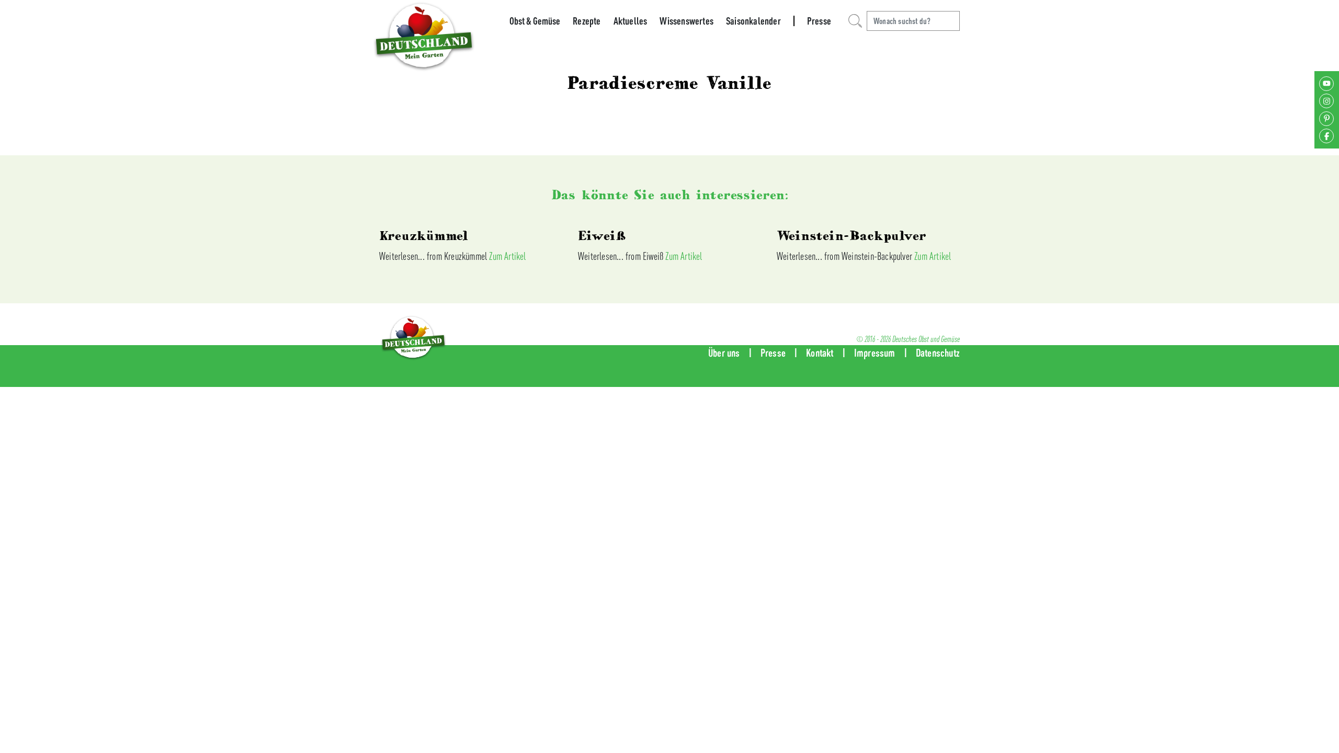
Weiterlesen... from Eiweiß (621, 256)
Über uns (724, 353)
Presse (819, 21)
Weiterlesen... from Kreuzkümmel (434, 256)
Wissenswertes (686, 21)
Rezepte (586, 21)
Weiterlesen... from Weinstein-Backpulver (845, 256)
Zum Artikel (507, 256)
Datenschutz (938, 353)
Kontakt (819, 353)
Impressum (874, 353)
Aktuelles (631, 21)
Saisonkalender (753, 21)
